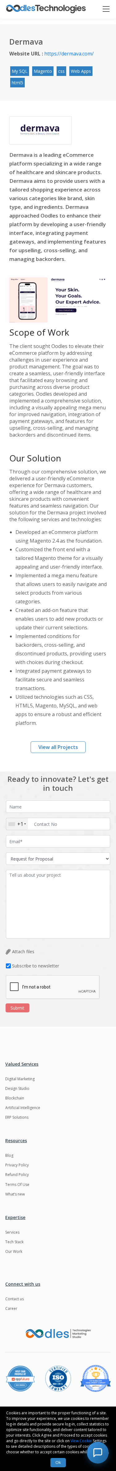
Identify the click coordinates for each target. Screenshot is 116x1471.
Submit (17, 1008)
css (61, 71)
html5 (17, 83)
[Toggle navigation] (109, 9)
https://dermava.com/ (69, 53)
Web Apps (81, 71)
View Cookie (81, 1440)
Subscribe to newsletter (35, 966)
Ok (58, 1462)
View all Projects (58, 747)
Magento (43, 71)
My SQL (20, 71)
